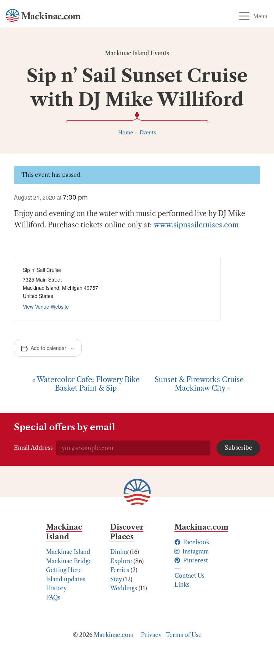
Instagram (195, 551)
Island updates (65, 579)
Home (125, 132)
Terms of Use (184, 634)
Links (181, 584)
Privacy (151, 634)
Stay (116, 579)
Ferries (119, 569)
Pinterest (195, 560)
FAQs (53, 597)
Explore (121, 561)
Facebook (195, 542)
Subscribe (238, 447)
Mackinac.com (114, 634)
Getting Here (64, 569)
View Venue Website (46, 306)
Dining (119, 551)
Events (147, 132)
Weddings (123, 588)
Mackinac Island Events (137, 53)
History (56, 588)
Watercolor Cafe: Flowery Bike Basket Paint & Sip (85, 383)
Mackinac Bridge (69, 561)
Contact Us (189, 575)
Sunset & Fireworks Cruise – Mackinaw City (202, 383)
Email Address (33, 447)
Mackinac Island (68, 551)
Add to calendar (48, 347)
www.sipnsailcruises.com (196, 225)
